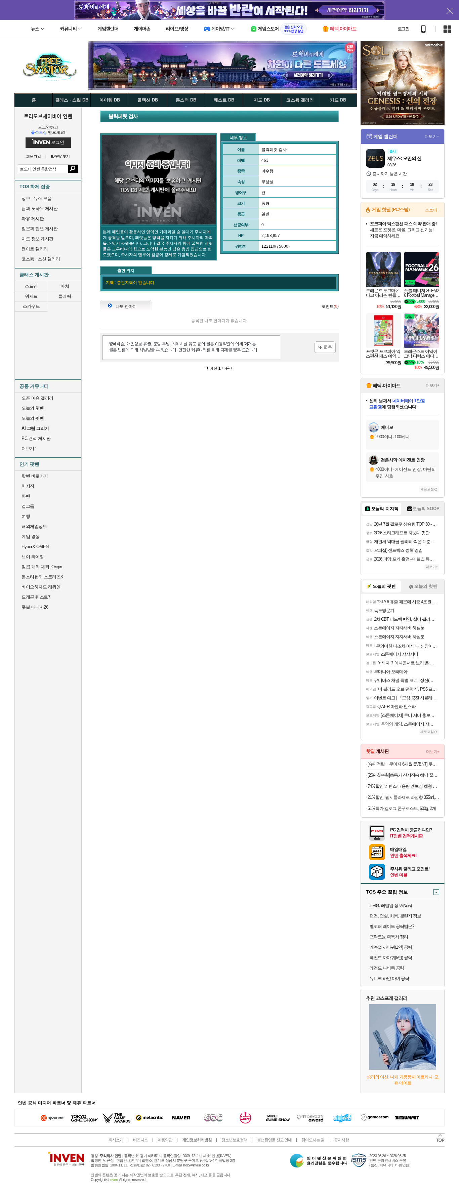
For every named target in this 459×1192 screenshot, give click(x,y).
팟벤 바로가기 (35, 476)
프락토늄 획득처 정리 (389, 936)
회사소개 (116, 1140)
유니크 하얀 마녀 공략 (389, 978)
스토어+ (432, 210)
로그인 (403, 29)
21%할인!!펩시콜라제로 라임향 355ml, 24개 (403, 797)
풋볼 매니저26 (35, 607)
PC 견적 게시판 (36, 438)
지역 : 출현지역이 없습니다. (130, 282)
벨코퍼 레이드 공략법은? (392, 926)
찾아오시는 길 (312, 1140)
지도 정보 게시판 (37, 239)
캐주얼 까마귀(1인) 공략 (391, 947)
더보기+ (432, 136)
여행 (26, 516)
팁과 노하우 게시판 (39, 208)
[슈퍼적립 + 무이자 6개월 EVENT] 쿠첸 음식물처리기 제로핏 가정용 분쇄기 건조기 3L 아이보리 (403, 764)
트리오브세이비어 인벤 (48, 116)
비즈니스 (140, 1140)
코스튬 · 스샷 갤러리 (41, 259)
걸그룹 (28, 506)
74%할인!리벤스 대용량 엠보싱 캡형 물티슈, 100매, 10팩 (403, 786)
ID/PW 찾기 (60, 156)
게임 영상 (31, 536)
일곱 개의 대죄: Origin (42, 567)
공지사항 (341, 1140)
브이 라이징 (33, 556)
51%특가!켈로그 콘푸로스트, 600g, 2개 (402, 808)
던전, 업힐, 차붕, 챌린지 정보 (395, 915)
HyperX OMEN (35, 546)
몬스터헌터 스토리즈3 (42, 577)
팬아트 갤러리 (35, 249)
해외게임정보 (34, 526)
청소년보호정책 (234, 1140)
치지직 (28, 486)
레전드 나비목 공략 (387, 968)
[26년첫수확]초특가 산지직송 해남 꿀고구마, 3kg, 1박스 (403, 775)
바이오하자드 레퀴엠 (41, 587)
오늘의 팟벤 (33, 418)
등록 (325, 347)
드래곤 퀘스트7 (36, 597)
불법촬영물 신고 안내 (274, 1140)
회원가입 (33, 156)
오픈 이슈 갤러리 (37, 398)
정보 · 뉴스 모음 (36, 198)
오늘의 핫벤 (33, 408)
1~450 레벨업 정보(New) (391, 905)
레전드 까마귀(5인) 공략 (391, 957)
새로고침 (427, 489)
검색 (73, 169)
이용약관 (165, 1140)
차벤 (26, 496)
